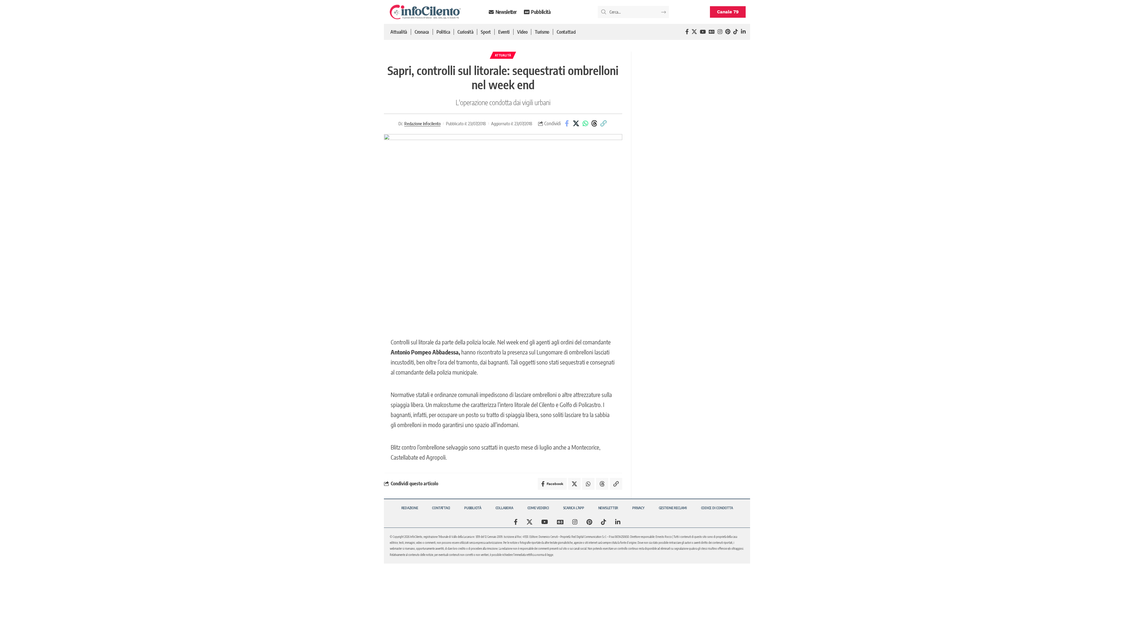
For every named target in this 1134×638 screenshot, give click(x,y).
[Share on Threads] (594, 123)
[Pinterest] (728, 31)
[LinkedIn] (743, 31)
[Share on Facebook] (567, 123)
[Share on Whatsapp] (585, 123)
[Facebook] (687, 31)
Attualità (503, 55)
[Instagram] (720, 31)
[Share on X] (576, 123)
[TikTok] (735, 31)
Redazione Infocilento (422, 123)
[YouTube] (702, 31)
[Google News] (711, 31)
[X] (694, 31)
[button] (603, 123)
